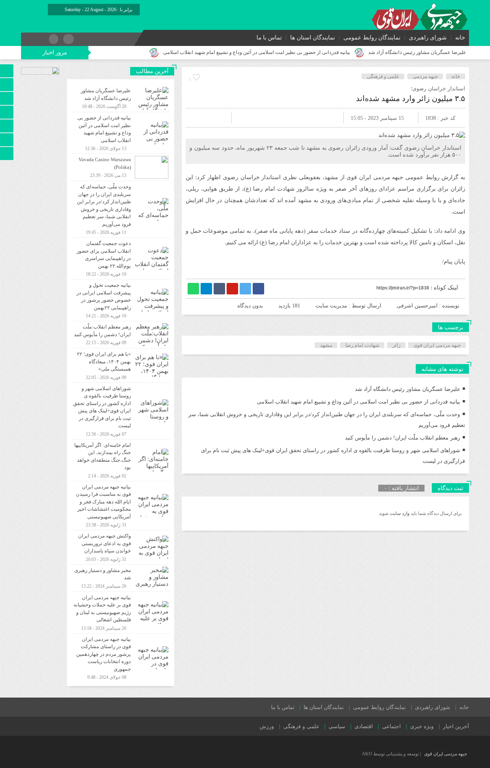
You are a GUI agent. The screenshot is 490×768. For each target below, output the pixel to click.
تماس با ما (269, 37)
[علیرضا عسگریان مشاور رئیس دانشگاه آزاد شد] (120, 98)
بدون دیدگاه (250, 306)
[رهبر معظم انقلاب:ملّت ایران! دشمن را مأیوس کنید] (120, 334)
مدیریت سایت (331, 306)
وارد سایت (399, 513)
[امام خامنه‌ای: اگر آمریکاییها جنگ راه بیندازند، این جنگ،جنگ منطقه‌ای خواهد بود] (120, 460)
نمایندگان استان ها (312, 37)
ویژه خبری (422, 726)
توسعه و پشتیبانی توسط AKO (390, 754)
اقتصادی (363, 726)
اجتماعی (391, 726)
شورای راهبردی (428, 37)
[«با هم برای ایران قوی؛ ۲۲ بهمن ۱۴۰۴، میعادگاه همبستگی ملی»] (120, 365)
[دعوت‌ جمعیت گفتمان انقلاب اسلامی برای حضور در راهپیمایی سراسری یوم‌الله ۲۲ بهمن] (120, 258)
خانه (460, 37)
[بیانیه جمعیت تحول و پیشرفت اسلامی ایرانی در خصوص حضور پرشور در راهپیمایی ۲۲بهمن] (120, 300)
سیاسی (336, 726)
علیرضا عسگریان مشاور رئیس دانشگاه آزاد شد (417, 52)
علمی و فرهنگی (383, 76)
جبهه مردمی (425, 76)
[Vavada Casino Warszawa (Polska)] (120, 167)
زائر (396, 345)
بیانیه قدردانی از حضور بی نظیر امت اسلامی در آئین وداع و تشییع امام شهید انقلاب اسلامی (256, 52)
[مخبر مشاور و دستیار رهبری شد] (120, 578)
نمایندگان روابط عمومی (371, 37)
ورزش (267, 726)
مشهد (326, 345)
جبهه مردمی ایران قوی (437, 345)
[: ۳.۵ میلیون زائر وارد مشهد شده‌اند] (200, 118)
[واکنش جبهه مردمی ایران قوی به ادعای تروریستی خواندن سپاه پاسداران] (120, 547)
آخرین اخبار (456, 726)
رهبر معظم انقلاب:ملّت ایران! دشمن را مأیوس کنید (402, 438)
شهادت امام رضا (362, 345)
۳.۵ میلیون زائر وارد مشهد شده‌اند (410, 98)
